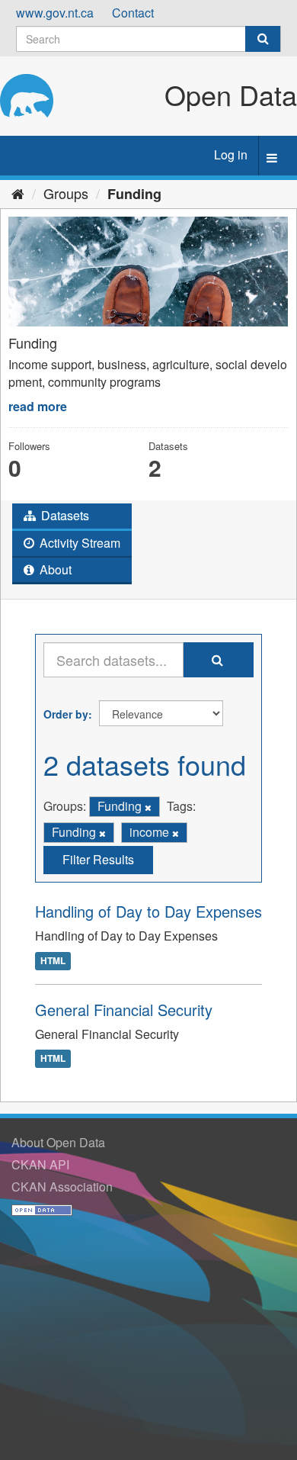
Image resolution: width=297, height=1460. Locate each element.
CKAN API (40, 1164)
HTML (52, 960)
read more (37, 406)
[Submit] (262, 39)
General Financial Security (123, 1010)
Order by (65, 714)
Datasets (63, 515)
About (54, 569)
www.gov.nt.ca (55, 12)
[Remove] (148, 807)
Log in (231, 154)
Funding (134, 194)
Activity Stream (78, 543)
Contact (133, 12)
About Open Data (58, 1142)
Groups (65, 193)
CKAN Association (62, 1186)
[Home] (17, 193)
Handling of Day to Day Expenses (148, 911)
